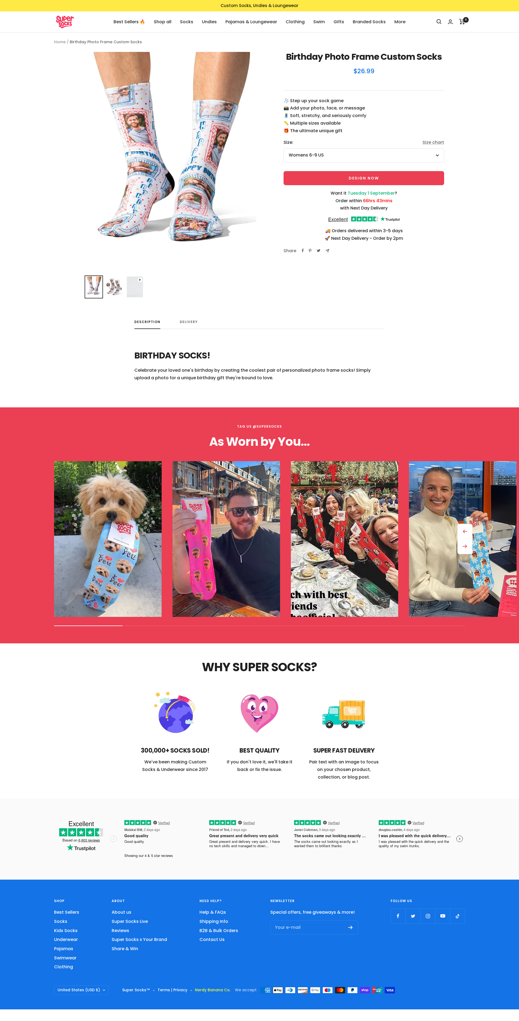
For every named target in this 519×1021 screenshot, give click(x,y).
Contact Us (212, 939)
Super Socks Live (130, 921)
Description (147, 322)
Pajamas (63, 949)
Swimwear (65, 958)
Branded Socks (369, 21)
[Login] (450, 21)
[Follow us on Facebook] (398, 916)
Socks (186, 21)
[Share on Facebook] (303, 250)
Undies (209, 21)
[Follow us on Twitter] (412, 916)
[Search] (439, 21)
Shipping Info (213, 921)
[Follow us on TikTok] (457, 916)
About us (121, 912)
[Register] (350, 927)
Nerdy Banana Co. (215, 990)
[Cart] (462, 21)
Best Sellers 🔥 (129, 21)
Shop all (162, 21)
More (399, 21)
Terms (164, 990)
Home (60, 42)
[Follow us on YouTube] (442, 916)
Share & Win (125, 949)
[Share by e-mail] (327, 250)
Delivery (189, 322)
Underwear (66, 939)
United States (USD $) (79, 990)
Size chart (433, 142)
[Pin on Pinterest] (310, 250)
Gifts (339, 21)
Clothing (295, 21)
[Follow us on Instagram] (427, 916)
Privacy (180, 990)
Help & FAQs (212, 912)
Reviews (120, 930)
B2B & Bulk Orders (218, 930)
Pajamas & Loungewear (251, 21)
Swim (319, 21)
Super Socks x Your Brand (139, 939)
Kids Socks (66, 930)
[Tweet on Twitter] (318, 250)
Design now (364, 178)
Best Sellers (66, 912)
